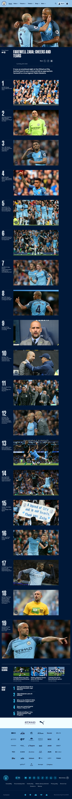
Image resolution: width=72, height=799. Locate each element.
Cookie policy (30, 783)
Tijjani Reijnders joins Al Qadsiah (24, 694)
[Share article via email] (51, 61)
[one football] (55, 777)
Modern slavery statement (42, 783)
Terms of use (63, 783)
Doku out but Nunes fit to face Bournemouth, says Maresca (25, 688)
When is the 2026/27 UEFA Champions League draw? (26, 700)
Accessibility (9, 783)
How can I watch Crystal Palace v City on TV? (25, 707)
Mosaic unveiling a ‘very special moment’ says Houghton (24, 713)
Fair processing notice (19, 783)
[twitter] (38, 778)
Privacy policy (54, 783)
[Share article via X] (45, 61)
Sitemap (40, 786)
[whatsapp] (30, 778)
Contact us (33, 786)
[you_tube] (25, 777)
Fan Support (6, 794)
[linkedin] (51, 777)
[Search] (55, 3)
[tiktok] (42, 778)
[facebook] (46, 778)
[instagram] (34, 778)
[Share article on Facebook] (48, 61)
